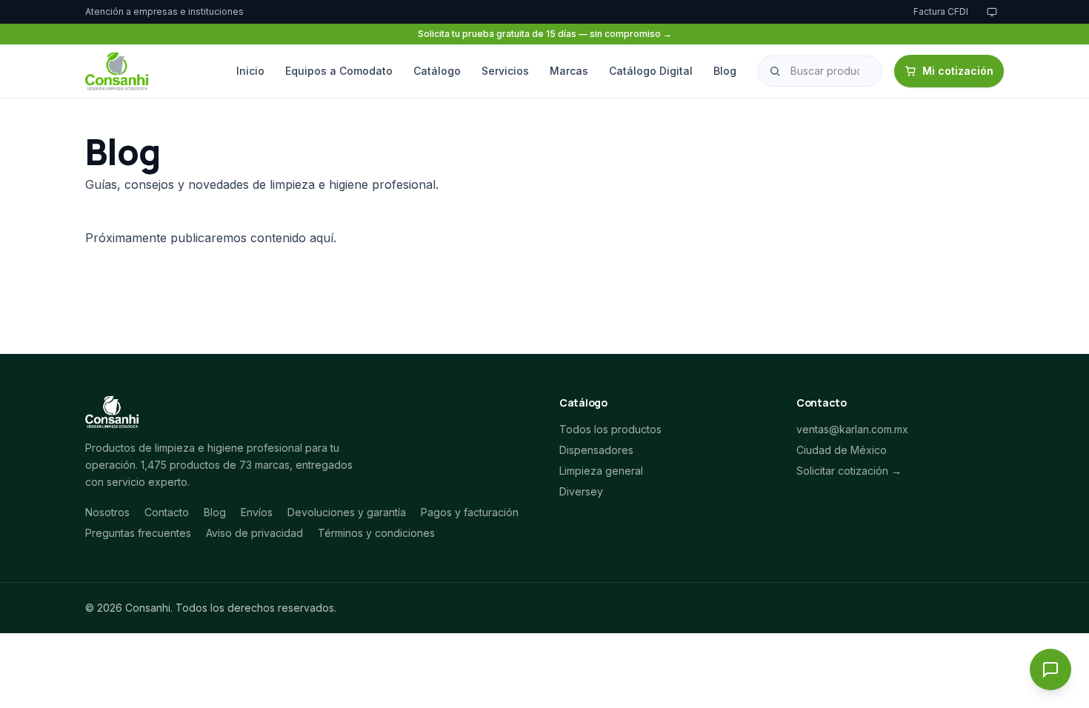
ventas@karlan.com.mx (852, 429)
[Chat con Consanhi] (1050, 669)
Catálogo (437, 70)
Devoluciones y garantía (346, 512)
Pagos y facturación (470, 512)
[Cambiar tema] (992, 12)
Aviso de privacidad (254, 533)
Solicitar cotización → (849, 470)
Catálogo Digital (651, 70)
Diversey (581, 491)
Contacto (166, 512)
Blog (724, 70)
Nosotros (107, 512)
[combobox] (819, 71)
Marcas (569, 70)
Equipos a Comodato (339, 70)
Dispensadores (596, 450)
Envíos (257, 512)
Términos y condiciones (376, 533)
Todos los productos (610, 429)
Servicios (505, 70)
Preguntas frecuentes (138, 533)
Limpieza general (601, 470)
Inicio (250, 70)
